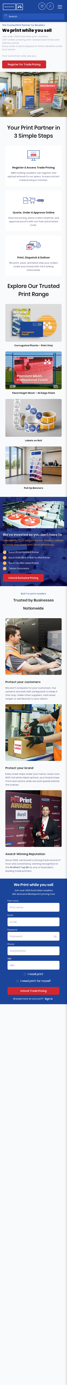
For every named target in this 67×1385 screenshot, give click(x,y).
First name (14, 900)
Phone (12, 944)
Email (11, 915)
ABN (10, 958)
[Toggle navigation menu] (60, 7)
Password (13, 929)
